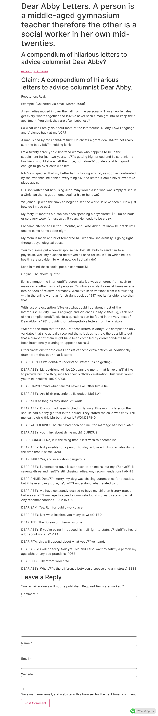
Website (27, 674)
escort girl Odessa (34, 71)
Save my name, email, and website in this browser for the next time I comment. (79, 694)
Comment (29, 593)
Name (26, 643)
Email (26, 658)
